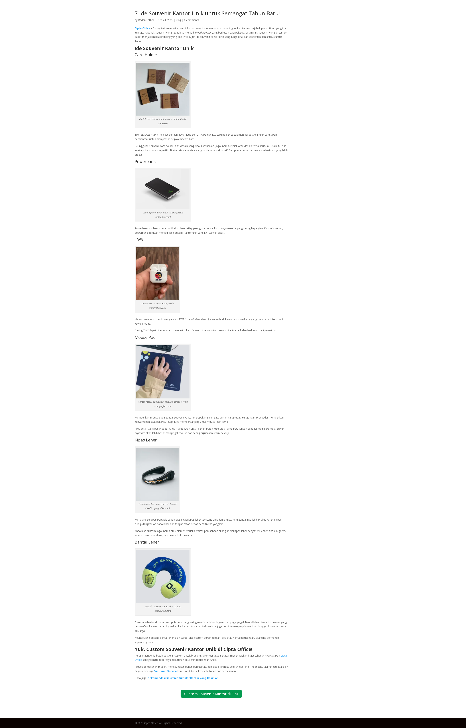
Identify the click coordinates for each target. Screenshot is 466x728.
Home (346, 10)
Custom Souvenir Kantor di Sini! (211, 693)
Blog (359, 10)
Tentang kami (448, 10)
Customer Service (165, 671)
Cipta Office (142, 28)
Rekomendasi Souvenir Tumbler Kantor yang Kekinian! (183, 678)
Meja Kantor (378, 10)
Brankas (425, 10)
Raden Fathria (146, 20)
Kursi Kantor (403, 10)
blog (178, 20)
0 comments (191, 20)
